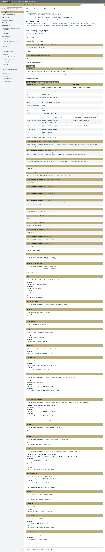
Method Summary (7, 23)
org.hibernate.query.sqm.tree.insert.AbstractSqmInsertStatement (52, 17)
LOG (27, 58)
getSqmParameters (72, 161)
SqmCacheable (52, 27)
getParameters (54, 161)
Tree (15, 1)
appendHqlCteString (31, 152)
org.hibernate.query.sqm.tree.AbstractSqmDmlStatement (48, 16)
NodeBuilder (56, 71)
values (43, 135)
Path (56, 120)
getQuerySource (63, 161)
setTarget (29, 146)
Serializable (44, 23)
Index (26, 1)
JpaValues (57, 135)
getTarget (87, 152)
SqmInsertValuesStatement (29, 5)
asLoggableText (30, 225)
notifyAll (50, 175)
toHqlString (30, 246)
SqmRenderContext (46, 92)
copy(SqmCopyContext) (8, 38)
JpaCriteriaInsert (63, 23)
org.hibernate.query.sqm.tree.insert (10, 5)
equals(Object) (6, 73)
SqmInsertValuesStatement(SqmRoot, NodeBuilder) (11, 29)
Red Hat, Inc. (39, 549)
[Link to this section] (43, 41)
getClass (39, 175)
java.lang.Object (30, 11)
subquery (44, 129)
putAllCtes (93, 152)
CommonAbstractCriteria (33, 23)
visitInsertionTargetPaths (52, 146)
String (54, 132)
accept (43, 87)
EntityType (49, 129)
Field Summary (6, 17)
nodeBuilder (30, 168)
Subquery (31, 129)
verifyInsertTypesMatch (39, 146)
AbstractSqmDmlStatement (50, 150)
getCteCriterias (61, 152)
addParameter (30, 161)
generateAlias (46, 161)
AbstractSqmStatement (49, 159)
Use (12, 1)
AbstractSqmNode (48, 166)
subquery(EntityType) (8, 51)
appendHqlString (46, 90)
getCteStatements (79, 152)
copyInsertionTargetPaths (47, 144)
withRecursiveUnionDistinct (65, 154)
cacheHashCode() (7, 81)
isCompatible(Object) (7, 78)
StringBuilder (54, 90)
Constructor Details (7, 25)
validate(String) (6, 44)
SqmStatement (82, 27)
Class (41, 71)
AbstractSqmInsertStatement (37, 31)
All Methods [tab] (30, 82)
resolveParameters (82, 161)
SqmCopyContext (48, 97)
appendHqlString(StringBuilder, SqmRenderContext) (10, 70)
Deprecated (21, 1)
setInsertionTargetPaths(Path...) (10, 56)
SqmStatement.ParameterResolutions (36, 47)
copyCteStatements (42, 152)
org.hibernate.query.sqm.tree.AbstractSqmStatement (44, 14)
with (28, 154)
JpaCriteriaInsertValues (76, 23)
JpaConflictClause (46, 117)
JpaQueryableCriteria (57, 25)
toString (57, 175)
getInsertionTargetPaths (84, 144)
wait (62, 175)
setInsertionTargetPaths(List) (9, 59)
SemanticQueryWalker (51, 87)
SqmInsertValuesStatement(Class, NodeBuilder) (10, 32)
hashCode (44, 110)
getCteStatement (70, 152)
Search (31, 1)
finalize (33, 175)
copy (43, 97)
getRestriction (46, 105)
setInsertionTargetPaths (48, 120)
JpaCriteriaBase (53, 23)
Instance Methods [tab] (41, 82)
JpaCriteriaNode (90, 23)
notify (45, 175)
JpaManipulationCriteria (42, 25)
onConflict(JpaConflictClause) (9, 67)
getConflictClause (72, 144)
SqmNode (69, 27)
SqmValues (32, 108)
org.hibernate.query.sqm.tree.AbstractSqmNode (41, 13)
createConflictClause (60, 144)
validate (44, 132)
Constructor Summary (8, 20)
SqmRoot (42, 74)
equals (43, 102)
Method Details (6, 36)
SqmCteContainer (31, 27)
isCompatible (45, 113)
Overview (3, 1)
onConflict (45, 116)
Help (35, 1)
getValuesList (45, 108)
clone (28, 175)
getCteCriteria (51, 152)
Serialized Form (31, 38)
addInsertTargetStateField (33, 144)
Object (53, 102)
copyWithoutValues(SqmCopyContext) (11, 41)
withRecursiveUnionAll (39, 154)
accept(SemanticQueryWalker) (10, 49)
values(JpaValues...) (7, 62)
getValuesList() (6, 46)
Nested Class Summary (8, 14)
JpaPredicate (35, 105)
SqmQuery (74, 27)
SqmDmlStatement (61, 27)
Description (5, 12)
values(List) (5, 64)
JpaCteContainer (31, 25)
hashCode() (5, 76)
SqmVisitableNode (93, 27)
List (28, 108)
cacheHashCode (45, 94)
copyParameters (38, 161)
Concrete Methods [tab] (53, 82)
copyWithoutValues (46, 100)
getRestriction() (6, 54)
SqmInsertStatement (41, 27)
